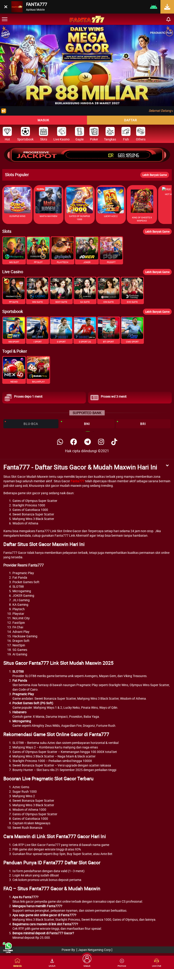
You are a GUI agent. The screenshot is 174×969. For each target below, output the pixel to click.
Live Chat (156, 965)
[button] (169, 65)
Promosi (122, 965)
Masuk (43, 120)
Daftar (130, 120)
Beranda (17, 965)
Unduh (52, 965)
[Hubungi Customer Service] (8, 947)
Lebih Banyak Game (155, 175)
